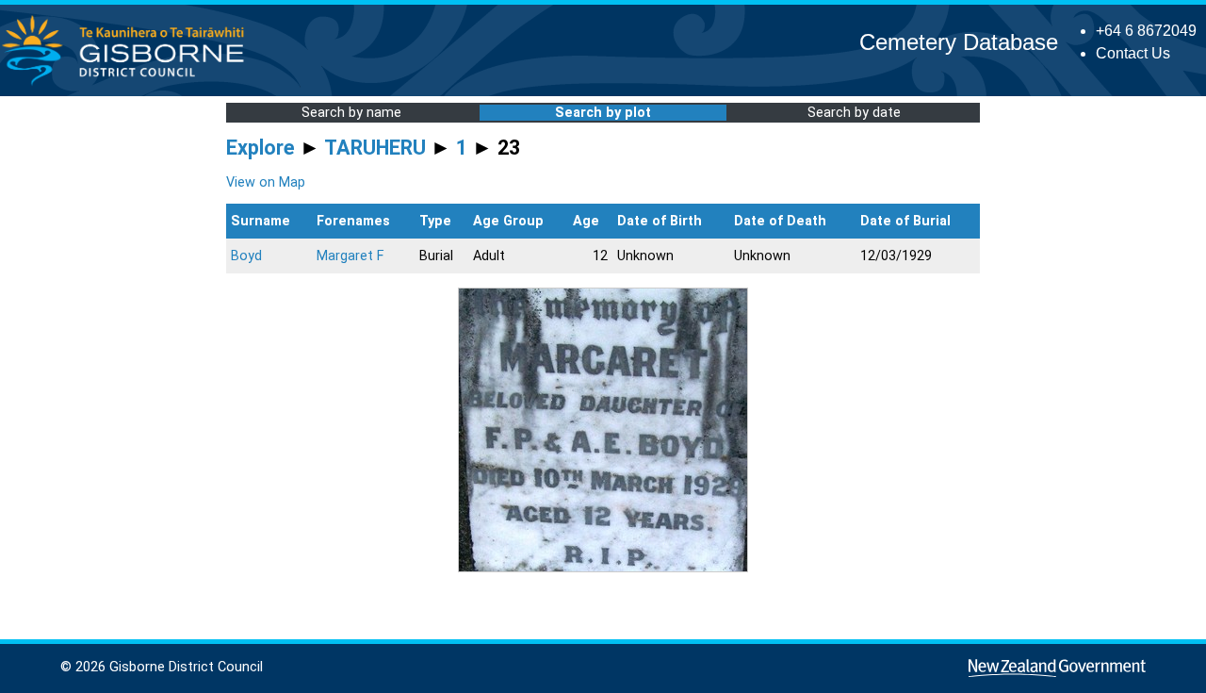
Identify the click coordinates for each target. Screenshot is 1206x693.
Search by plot (603, 113)
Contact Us (1133, 53)
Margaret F (350, 256)
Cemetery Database (958, 42)
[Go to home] (128, 84)
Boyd (246, 256)
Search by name (351, 113)
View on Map (265, 182)
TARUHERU (375, 147)
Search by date (854, 113)
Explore (260, 147)
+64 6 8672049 (1146, 31)
